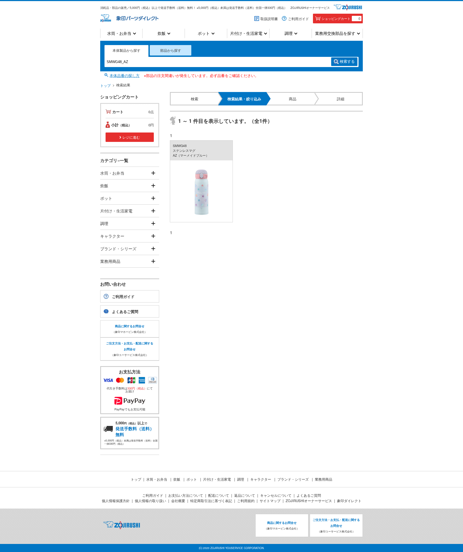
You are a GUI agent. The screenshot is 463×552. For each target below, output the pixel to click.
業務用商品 (110, 261)
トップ (105, 85)
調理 (289, 33)
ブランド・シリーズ (118, 248)
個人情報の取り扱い (150, 500)
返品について (244, 495)
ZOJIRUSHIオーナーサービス (310, 7)
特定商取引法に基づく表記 (211, 500)
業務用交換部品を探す (335, 33)
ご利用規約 (246, 500)
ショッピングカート (341, 18)
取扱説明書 (269, 18)
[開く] (153, 173)
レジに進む (131, 137)
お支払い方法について (185, 495)
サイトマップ (270, 500)
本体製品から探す (126, 50)
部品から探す (170, 50)
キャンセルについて (276, 495)
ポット (204, 33)
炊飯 (162, 33)
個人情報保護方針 (116, 500)
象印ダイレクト (349, 500)
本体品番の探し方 (125, 75)
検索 (347, 61)
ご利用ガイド (298, 18)
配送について (218, 495)
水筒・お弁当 (119, 33)
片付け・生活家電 (246, 33)
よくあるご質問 (125, 311)
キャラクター (112, 236)
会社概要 (178, 500)
